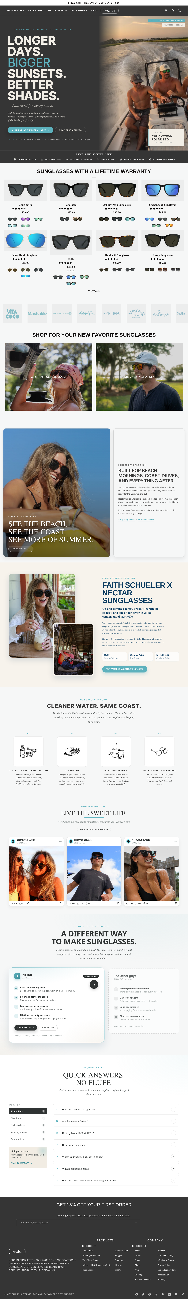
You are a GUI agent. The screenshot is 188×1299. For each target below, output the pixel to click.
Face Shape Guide (90, 1260)
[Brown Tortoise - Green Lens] (84, 277)
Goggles (119, 1255)
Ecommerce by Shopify (59, 1294)
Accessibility (163, 1275)
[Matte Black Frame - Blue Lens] (130, 219)
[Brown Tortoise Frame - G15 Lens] (176, 219)
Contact (138, 1260)
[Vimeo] (182, 1294)
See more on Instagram (94, 829)
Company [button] (155, 1240)
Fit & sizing (27, 1118)
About (137, 1265)
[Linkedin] (169, 1294)
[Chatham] (71, 190)
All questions (27, 1111)
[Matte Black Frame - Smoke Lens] (117, 219)
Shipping (138, 1275)
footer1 (90, 1246)
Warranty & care (27, 1139)
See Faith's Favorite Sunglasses (124, 669)
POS (35, 1294)
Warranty (119, 1260)
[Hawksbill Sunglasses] (117, 240)
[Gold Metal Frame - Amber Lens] (12, 270)
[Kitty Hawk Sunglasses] (25, 240)
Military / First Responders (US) (96, 1265)
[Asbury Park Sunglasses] (117, 190)
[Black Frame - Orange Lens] (169, 225)
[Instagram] (156, 1294)
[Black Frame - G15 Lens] (149, 269)
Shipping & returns (27, 1132)
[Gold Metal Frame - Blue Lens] (25, 276)
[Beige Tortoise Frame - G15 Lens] (78, 219)
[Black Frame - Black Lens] (12, 219)
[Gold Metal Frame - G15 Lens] (25, 270)
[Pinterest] (149, 1294)
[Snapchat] (163, 1294)
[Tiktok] (143, 1294)
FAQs (118, 1270)
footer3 (140, 1246)
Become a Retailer (143, 1279)
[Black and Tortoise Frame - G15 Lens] (104, 219)
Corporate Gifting (165, 1255)
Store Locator (88, 1270)
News (137, 1250)
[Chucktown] (25, 190)
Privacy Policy (164, 1265)
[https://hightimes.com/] (136, 313)
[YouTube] (176, 1294)
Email (21, 1225)
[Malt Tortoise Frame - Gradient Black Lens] (176, 269)
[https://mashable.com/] (37, 313)
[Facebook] (136, 1294)
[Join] (136, 1222)
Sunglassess (87, 1250)
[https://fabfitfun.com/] (86, 313)
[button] (16, 10)
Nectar (11, 1294)
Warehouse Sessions (166, 1260)
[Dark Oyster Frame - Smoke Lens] (117, 269)
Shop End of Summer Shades (29, 130)
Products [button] (105, 1240)
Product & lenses (27, 1125)
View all (94, 291)
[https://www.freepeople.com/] (161, 313)
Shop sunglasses (126, 519)
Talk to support (21, 1163)
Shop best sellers (146, 519)
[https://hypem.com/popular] (62, 313)
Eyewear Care (121, 1250)
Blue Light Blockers (91, 1255)
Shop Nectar (25, 1028)
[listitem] (36, 871)
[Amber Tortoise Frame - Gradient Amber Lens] (162, 269)
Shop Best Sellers (70, 130)
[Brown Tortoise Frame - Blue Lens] (71, 284)
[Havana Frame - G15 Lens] (104, 269)
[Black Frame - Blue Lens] (12, 226)
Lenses (138, 1255)
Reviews (161, 1250)
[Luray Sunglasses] (162, 240)
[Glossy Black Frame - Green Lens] (38, 219)
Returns (118, 1265)
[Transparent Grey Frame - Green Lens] (25, 226)
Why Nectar (48, 1028)
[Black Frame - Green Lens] (156, 226)
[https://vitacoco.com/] (12, 313)
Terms (27, 1294)
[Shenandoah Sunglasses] (162, 190)
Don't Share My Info (167, 1270)
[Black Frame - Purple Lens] (25, 219)
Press (137, 1270)
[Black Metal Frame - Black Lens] (38, 270)
